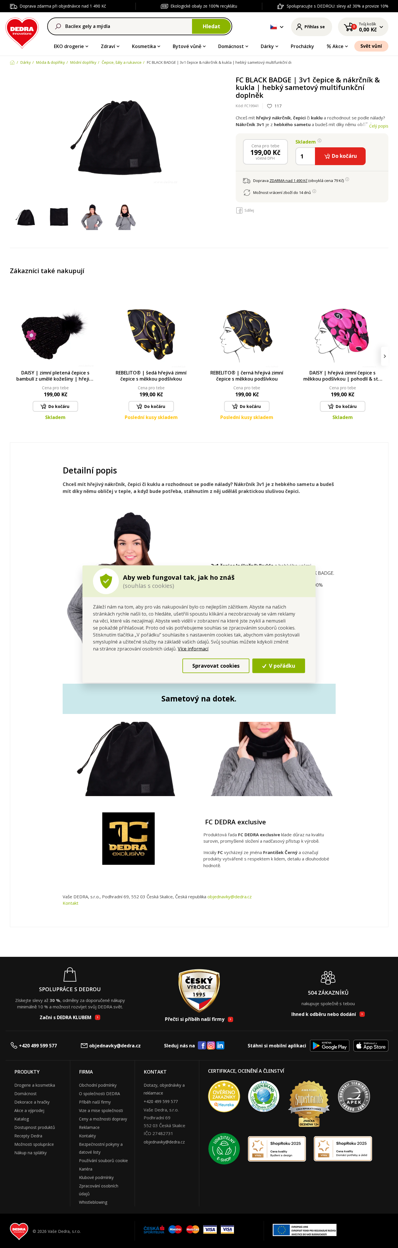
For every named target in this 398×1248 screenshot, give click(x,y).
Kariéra (85, 1169)
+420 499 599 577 (38, 1045)
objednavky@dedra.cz (229, 896)
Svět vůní (371, 46)
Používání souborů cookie (103, 1160)
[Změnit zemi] (273, 26)
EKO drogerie (69, 46)
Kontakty (87, 1136)
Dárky (267, 46)
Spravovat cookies (215, 665)
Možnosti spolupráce (34, 1144)
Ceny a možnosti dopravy (103, 1119)
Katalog (21, 1119)
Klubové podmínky (96, 1177)
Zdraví (108, 46)
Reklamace (89, 1127)
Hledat (211, 26)
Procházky (302, 46)
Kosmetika (144, 46)
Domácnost (231, 46)
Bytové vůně (187, 46)
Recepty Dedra (28, 1136)
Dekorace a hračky (32, 1102)
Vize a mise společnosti (101, 1110)
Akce (338, 46)
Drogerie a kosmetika (34, 1085)
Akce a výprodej (29, 1110)
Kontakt (70, 903)
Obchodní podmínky (98, 1085)
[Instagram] (211, 1046)
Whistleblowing (93, 1202)
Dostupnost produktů (34, 1127)
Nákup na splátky (30, 1152)
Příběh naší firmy (95, 1102)
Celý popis (378, 126)
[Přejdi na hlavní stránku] (22, 32)
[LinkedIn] (220, 1046)
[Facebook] (202, 1046)
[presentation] (13, 356)
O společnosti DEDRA (99, 1093)
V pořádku (281, 665)
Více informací (193, 648)
